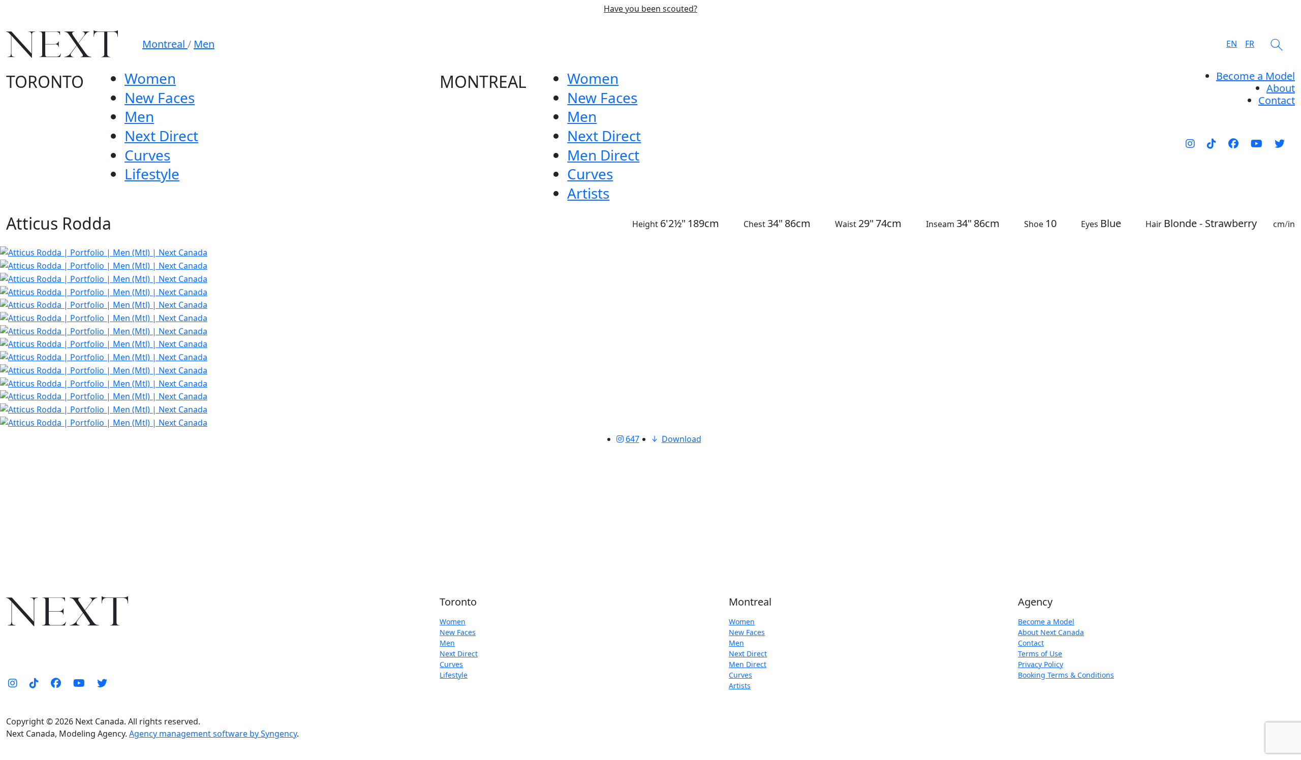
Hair (1153, 224)
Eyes (1089, 224)
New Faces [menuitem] (160, 97)
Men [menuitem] (139, 116)
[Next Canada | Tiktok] (1211, 143)
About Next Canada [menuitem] (1051, 632)
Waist (845, 224)
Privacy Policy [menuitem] (1040, 664)
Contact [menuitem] (1031, 643)
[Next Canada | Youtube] (1256, 143)
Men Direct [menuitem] (603, 155)
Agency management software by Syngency (213, 733)
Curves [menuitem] (147, 155)
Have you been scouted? (650, 9)
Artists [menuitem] (588, 193)
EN (1231, 43)
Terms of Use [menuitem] (1040, 653)
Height (645, 224)
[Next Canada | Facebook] (1233, 143)
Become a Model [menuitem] (1255, 76)
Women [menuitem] (150, 78)
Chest (754, 224)
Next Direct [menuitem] (161, 135)
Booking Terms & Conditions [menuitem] (1066, 675)
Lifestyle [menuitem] (152, 173)
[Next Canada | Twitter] (1280, 143)
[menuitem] (1280, 88)
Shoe (1033, 224)
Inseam (940, 224)
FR (1249, 43)
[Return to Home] (62, 44)
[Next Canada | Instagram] (1190, 143)
